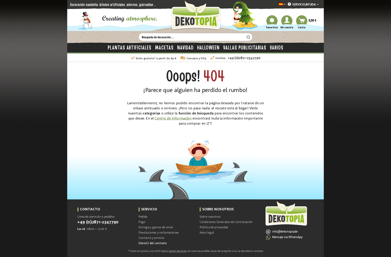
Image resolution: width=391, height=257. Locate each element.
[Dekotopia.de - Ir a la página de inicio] (195, 15)
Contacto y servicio (151, 238)
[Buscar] (248, 37)
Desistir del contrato (152, 243)
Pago (141, 222)
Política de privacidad (214, 227)
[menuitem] (276, 4)
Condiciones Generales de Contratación (226, 222)
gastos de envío (178, 251)
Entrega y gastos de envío (155, 227)
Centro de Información (173, 118)
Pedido (142, 217)
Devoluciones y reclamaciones (158, 232)
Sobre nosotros (210, 217)
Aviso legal (207, 232)
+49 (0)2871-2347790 (244, 58)
